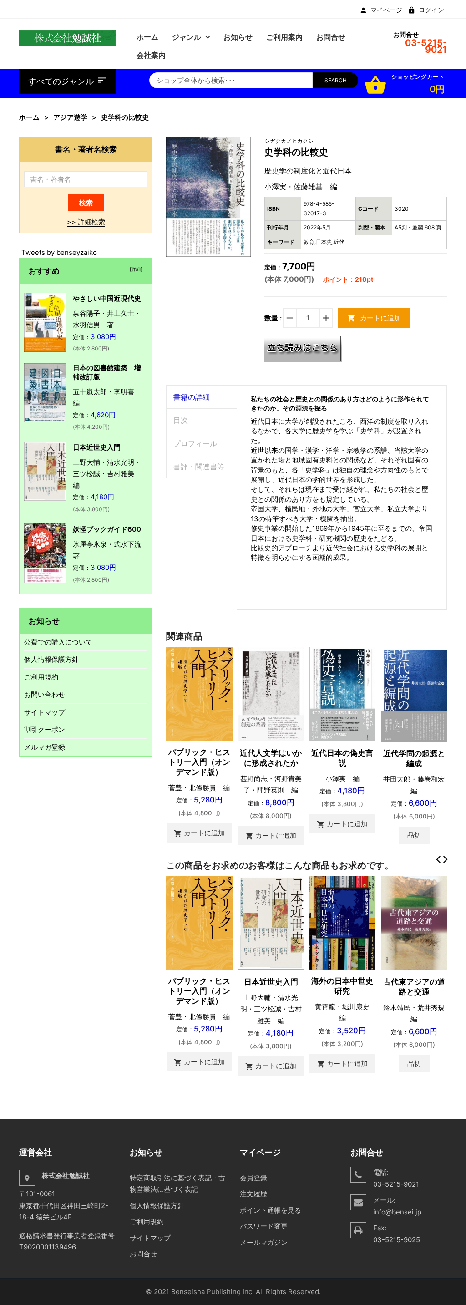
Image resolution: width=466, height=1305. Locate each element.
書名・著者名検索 (86, 149)
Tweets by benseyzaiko (59, 252)
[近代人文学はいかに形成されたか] (271, 693)
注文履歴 (253, 1193)
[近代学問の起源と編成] (414, 694)
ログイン (431, 10)
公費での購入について (58, 642)
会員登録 (253, 1177)
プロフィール (195, 443)
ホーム (29, 117)
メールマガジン (264, 1242)
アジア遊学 (70, 117)
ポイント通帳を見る (270, 1210)
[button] (242, 144)
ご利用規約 (41, 677)
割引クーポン (44, 729)
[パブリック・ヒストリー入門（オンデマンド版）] (199, 693)
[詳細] (134, 269)
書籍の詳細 (191, 396)
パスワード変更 (264, 1226)
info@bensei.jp (397, 1212)
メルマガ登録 (44, 747)
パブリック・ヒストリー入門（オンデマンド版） (199, 762)
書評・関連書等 (198, 466)
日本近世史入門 (271, 981)
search (335, 80)
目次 (180, 420)
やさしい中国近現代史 (107, 298)
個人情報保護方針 (51, 659)
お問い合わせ (44, 694)
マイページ (386, 10)
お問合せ (143, 1253)
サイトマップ (44, 712)
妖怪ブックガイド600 (107, 529)
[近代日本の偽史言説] (342, 693)
